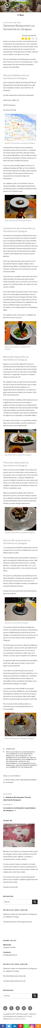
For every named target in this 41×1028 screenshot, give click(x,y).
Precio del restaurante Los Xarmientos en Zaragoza (21, 759)
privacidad (15, 1019)
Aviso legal (28, 1016)
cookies (23, 1019)
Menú (22, 15)
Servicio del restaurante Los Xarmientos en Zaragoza (21, 763)
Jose (19, 22)
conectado (23, 780)
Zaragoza (10, 749)
